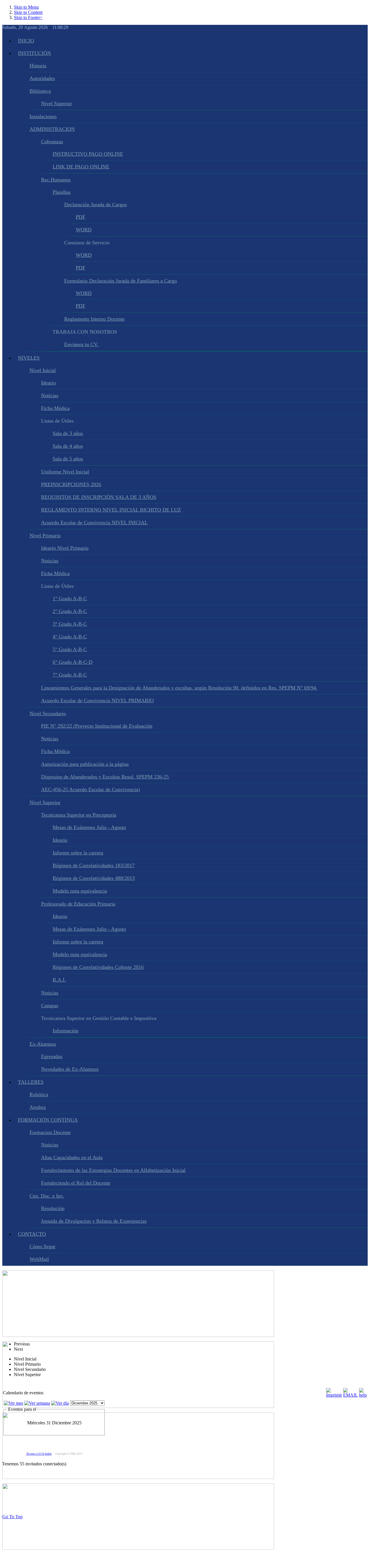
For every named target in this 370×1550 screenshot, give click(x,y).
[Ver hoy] (60, 1403)
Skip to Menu (26, 7)
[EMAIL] (350, 1395)
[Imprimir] (334, 1395)
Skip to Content (28, 12)
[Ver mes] (13, 1403)
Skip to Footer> (28, 17)
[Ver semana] (37, 1403)
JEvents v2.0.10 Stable (39, 1453)
